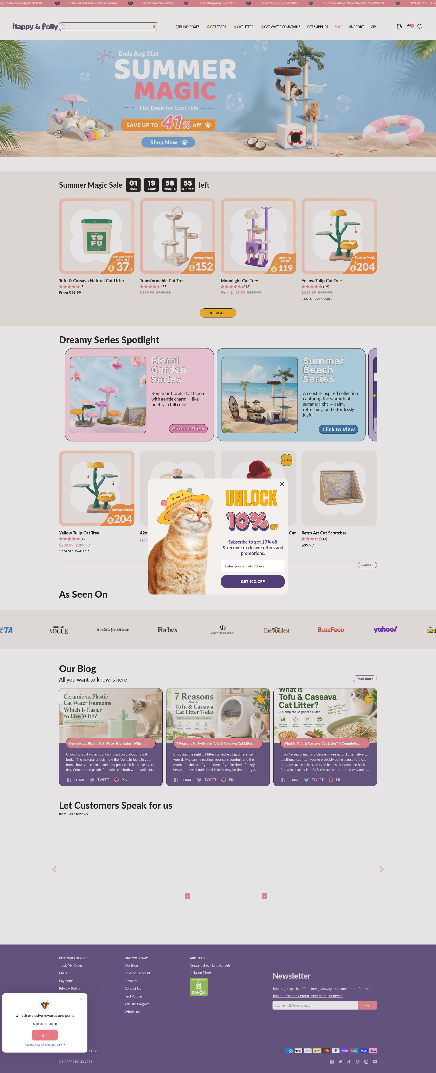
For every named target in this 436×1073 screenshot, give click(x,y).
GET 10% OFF (253, 581)
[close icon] (282, 484)
